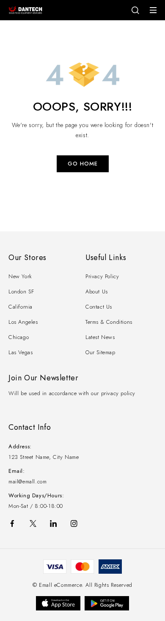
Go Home (83, 164)
